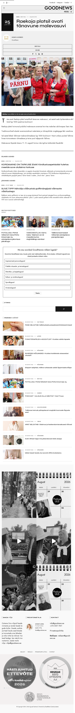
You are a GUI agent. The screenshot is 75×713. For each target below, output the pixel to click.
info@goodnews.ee (57, 623)
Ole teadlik (40, 322)
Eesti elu (23, 17)
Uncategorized (41, 407)
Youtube (66, 3)
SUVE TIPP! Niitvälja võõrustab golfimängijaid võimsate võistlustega (31, 190)
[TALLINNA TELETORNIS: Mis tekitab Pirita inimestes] (19, 541)
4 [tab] (10, 688)
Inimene (39, 393)
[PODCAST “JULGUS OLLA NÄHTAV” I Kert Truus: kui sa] (53, 495)
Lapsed (39, 336)
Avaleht (22, 652)
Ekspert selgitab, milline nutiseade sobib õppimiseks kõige (48, 368)
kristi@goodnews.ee (40, 630)
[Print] (42, 53)
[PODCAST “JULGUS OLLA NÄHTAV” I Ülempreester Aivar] (53, 587)
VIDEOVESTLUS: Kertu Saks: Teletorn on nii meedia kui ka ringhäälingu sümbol (36, 236)
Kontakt (52, 652)
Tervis (39, 421)
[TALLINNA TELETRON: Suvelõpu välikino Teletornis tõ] (53, 541)
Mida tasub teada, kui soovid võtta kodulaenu (43, 453)
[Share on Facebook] (32, 53)
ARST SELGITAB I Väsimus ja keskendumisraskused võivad (48, 424)
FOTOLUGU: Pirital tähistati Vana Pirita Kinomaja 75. (46, 382)
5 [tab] (12, 688)
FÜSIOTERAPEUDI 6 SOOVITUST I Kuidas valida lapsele (47, 339)
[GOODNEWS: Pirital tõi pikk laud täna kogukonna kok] (19, 495)
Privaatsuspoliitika (56, 630)
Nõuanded (40, 350)
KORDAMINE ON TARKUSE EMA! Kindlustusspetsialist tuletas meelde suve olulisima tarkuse (35, 166)
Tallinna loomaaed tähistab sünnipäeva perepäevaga (60, 235)
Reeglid (30, 652)
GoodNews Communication (52, 707)
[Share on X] (36, 53)
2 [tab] (6, 688)
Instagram (59, 3)
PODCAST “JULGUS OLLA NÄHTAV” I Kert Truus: (44, 396)
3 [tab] (8, 688)
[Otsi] (63, 309)
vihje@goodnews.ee (13, 643)
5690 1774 (38, 628)
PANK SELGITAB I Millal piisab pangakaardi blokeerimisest (48, 325)
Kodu (17, 17)
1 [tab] (4, 688)
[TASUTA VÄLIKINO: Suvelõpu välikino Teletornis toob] (19, 587)
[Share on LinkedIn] (39, 53)
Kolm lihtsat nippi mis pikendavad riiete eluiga (43, 439)
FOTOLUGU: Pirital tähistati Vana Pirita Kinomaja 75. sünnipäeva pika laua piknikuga (10, 237)
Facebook (52, 3)
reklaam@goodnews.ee (60, 636)
